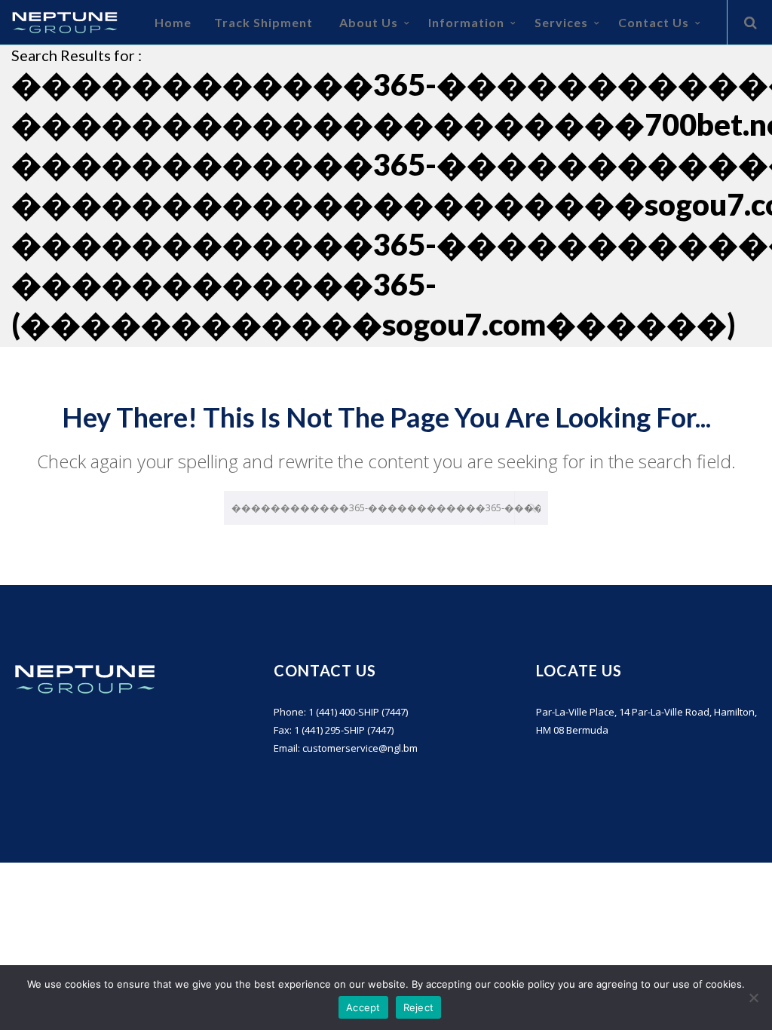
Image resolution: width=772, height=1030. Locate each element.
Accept (363, 1007)
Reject (418, 1007)
